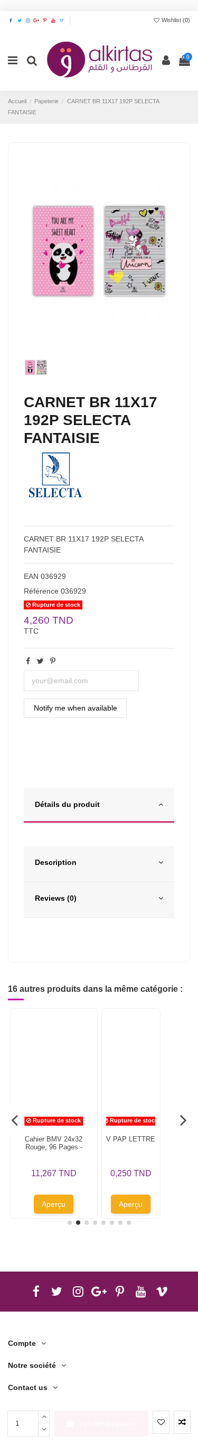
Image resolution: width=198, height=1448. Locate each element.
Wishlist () (175, 20)
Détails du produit (67, 804)
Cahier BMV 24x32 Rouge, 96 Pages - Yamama (53, 1147)
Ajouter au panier (108, 1423)
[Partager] (28, 661)
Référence (41, 591)
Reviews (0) (56, 898)
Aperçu (53, 1204)
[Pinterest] (52, 661)
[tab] (99, 806)
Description (56, 862)
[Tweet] (40, 661)
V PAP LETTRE (130, 1139)
